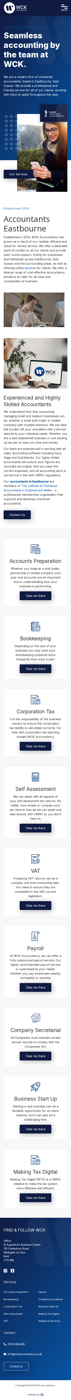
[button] (64, 8)
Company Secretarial (50, 1299)
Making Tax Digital (48, 1313)
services (31, 268)
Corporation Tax (13, 1306)
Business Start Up (48, 1306)
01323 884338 (14, 1344)
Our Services (18, 174)
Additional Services (49, 1320)
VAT (6, 1320)
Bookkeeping (11, 1299)
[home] (16, 8)
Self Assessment (13, 1313)
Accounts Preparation (16, 1291)
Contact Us (17, 515)
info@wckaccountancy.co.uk (23, 1354)
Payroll (42, 1291)
